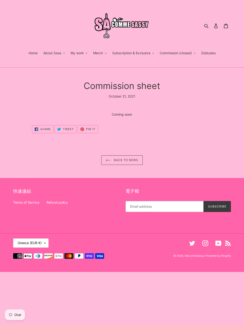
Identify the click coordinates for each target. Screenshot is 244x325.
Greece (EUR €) (30, 243)
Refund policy (57, 202)
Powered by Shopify (218, 255)
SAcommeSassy (195, 255)
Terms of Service (26, 202)
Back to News (125, 160)
